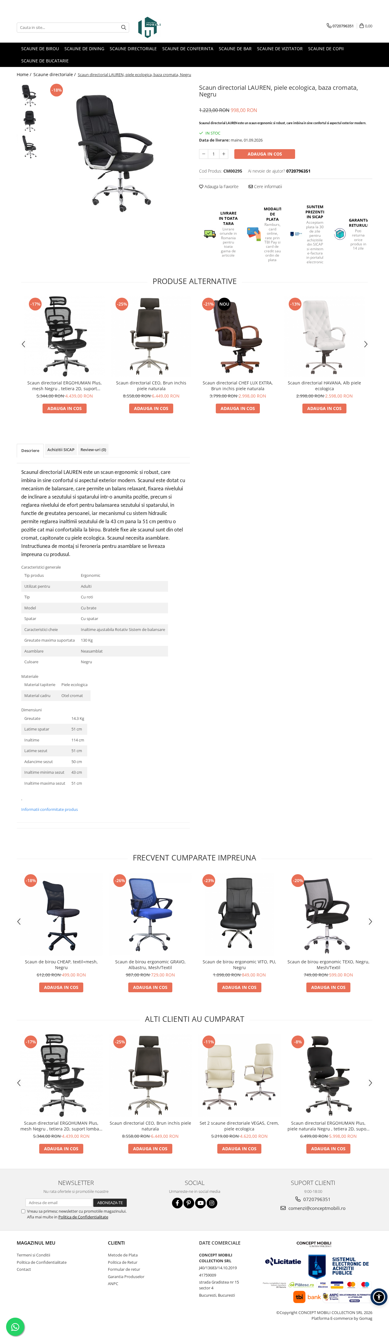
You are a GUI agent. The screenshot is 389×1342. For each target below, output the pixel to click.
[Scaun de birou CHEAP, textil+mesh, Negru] (61, 914)
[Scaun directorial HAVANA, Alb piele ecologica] (324, 336)
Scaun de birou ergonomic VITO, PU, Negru (239, 964)
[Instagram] (212, 1203)
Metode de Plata (123, 1255)
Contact (24, 1269)
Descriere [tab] (30, 450)
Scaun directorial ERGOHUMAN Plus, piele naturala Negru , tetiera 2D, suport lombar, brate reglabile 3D (328, 1126)
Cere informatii (267, 186)
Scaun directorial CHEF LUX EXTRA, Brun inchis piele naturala (238, 385)
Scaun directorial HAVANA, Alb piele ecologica (324, 385)
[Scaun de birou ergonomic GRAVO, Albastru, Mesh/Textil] (150, 914)
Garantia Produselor (126, 1276)
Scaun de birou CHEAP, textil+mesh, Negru (61, 964)
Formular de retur (124, 1269)
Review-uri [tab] (93, 449)
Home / (25, 74)
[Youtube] (200, 1203)
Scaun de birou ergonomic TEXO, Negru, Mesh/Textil (328, 964)
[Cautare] (123, 28)
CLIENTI (116, 1243)
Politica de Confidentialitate (83, 1217)
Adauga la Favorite (221, 186)
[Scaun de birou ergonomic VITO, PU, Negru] (239, 914)
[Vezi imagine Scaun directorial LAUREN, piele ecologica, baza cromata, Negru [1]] (29, 121)
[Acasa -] (168, 27)
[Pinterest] (189, 1203)
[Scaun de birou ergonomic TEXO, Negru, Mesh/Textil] (328, 914)
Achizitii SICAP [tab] (60, 449)
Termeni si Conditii (33, 1255)
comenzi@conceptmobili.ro (316, 1208)
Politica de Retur (122, 1262)
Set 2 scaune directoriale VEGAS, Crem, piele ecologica (239, 1126)
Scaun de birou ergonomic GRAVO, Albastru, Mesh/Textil (150, 964)
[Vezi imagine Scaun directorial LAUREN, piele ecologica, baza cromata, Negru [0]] (29, 95)
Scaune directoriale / (55, 74)
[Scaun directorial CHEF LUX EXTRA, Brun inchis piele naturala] (238, 336)
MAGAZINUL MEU (36, 1243)
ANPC (113, 1283)
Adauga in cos (265, 154)
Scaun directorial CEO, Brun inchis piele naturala (151, 385)
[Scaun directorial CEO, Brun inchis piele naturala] (151, 336)
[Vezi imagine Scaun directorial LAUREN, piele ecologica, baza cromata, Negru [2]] (29, 146)
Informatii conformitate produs (49, 809)
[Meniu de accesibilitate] (378, 1296)
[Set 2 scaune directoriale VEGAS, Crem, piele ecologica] (239, 1075)
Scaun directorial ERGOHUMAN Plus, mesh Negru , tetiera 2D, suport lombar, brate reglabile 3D (64, 385)
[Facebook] (177, 1203)
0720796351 (316, 1199)
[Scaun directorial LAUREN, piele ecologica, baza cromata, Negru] (118, 150)
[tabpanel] (118, 150)
